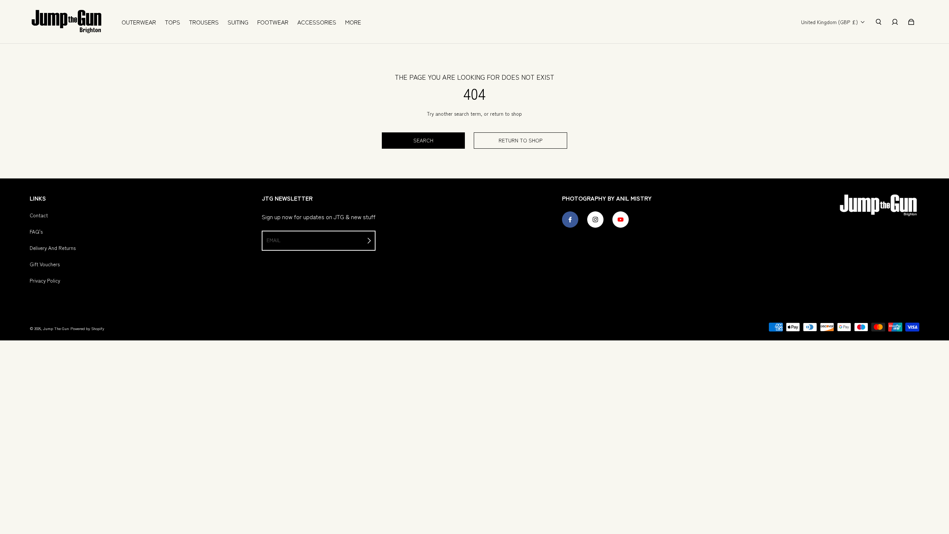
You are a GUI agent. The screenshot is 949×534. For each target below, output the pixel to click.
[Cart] (911, 22)
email (273, 240)
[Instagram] (595, 219)
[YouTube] (620, 219)
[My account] (895, 22)
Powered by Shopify (87, 328)
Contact (39, 215)
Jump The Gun (56, 328)
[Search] (878, 22)
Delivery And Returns (53, 247)
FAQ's (36, 231)
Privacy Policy (45, 280)
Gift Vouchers (45, 264)
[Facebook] (570, 219)
